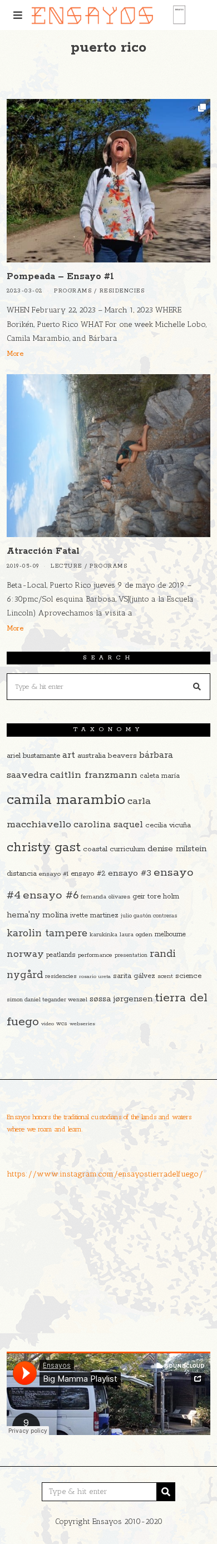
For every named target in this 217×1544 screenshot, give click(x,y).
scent (165, 976)
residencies (61, 976)
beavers (122, 756)
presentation (131, 955)
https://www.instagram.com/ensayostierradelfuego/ (105, 1174)
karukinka (103, 935)
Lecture (66, 566)
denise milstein (176, 848)
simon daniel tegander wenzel (47, 1000)
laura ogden (136, 935)
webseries (82, 1023)
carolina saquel (108, 825)
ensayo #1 (53, 874)
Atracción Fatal (43, 551)
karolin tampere (47, 933)
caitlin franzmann (93, 775)
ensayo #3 (129, 873)
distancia (22, 873)
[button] (197, 686)
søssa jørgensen (121, 999)
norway (25, 954)
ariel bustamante (33, 756)
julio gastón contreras (149, 916)
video (47, 1023)
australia (91, 756)
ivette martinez (94, 915)
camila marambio (66, 800)
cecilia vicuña (168, 825)
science (188, 976)
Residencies (122, 291)
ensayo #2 (88, 873)
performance (95, 955)
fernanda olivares (105, 897)
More (15, 354)
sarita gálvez (134, 976)
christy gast (44, 848)
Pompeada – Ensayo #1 (60, 276)
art (68, 755)
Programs (73, 291)
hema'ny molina (37, 915)
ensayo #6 (50, 895)
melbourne (170, 934)
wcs (61, 1023)
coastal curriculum (114, 849)
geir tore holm (155, 896)
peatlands (61, 955)
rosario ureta (95, 976)
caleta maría (160, 776)
